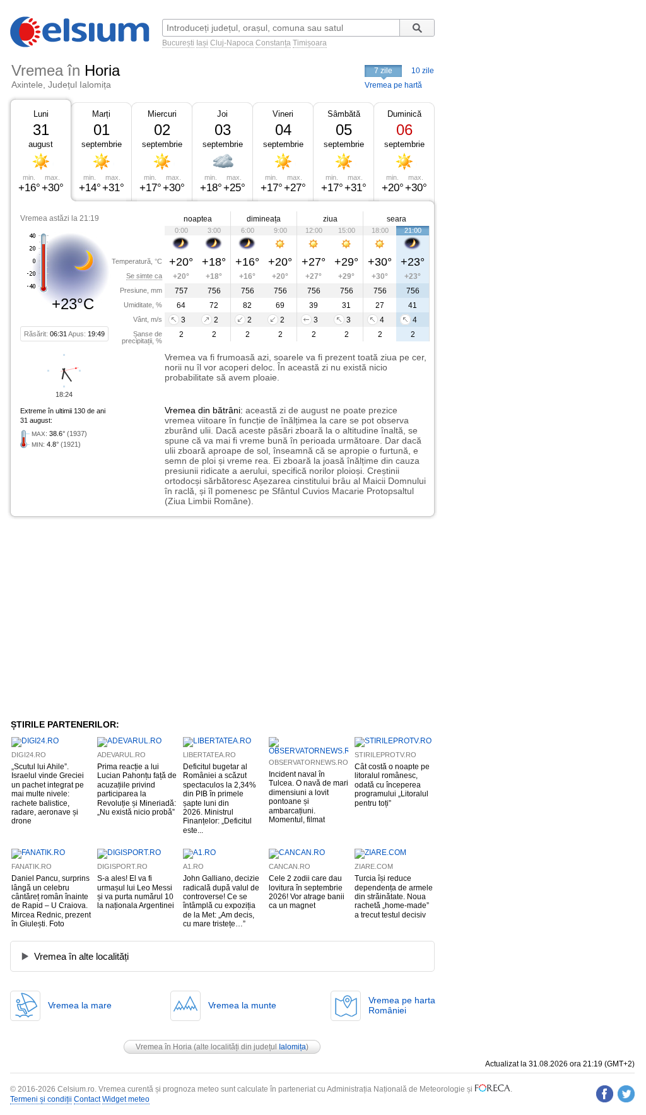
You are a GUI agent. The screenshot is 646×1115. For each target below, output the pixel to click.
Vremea (180, 410)
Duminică (404, 114)
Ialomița (292, 1046)
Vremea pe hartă (393, 85)
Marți (101, 114)
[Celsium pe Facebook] (604, 1093)
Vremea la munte (242, 1005)
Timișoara (310, 42)
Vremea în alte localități (81, 956)
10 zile (422, 70)
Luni (41, 114)
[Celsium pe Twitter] (626, 1093)
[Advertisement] (114, 617)
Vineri (283, 114)
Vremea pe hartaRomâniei (401, 1005)
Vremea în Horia (164, 1046)
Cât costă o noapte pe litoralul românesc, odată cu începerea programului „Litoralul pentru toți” (392, 785)
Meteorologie (442, 1089)
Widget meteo (126, 1099)
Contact (87, 1099)
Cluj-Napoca (232, 42)
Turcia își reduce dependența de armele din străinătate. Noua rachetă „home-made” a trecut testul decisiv (394, 896)
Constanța (273, 42)
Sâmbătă (343, 114)
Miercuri (162, 114)
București (178, 42)
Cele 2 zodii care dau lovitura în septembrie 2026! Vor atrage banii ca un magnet (306, 892)
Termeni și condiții (41, 1099)
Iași (202, 42)
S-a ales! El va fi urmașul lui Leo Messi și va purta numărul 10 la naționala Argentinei (135, 892)
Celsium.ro (76, 1089)
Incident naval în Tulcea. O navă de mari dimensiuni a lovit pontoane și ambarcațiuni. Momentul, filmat (308, 797)
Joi (222, 114)
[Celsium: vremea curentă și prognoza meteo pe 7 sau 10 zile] (80, 44)
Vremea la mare (80, 1005)
